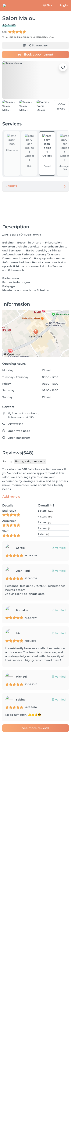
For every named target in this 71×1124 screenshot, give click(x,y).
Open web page (19, 431)
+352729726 (15, 424)
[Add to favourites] (63, 67)
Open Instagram (19, 437)
